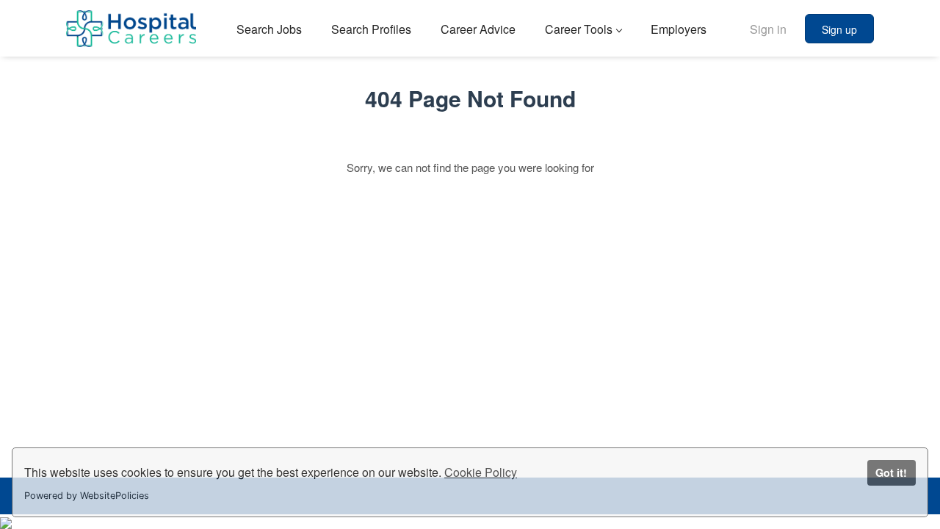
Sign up (839, 29)
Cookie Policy (480, 472)
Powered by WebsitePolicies (86, 495)
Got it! (891, 472)
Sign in (768, 29)
